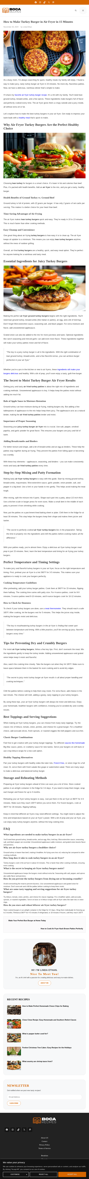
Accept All (72, 1174)
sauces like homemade (75, 743)
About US (44, 1138)
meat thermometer (53, 608)
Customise (15, 1174)
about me (45, 983)
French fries (59, 763)
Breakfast (44, 1156)
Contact (44, 1141)
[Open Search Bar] (75, 10)
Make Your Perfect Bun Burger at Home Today (27, 921)
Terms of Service (44, 1148)
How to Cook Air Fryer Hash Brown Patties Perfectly (62, 929)
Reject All (43, 1174)
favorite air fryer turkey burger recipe (31, 95)
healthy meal (24, 118)
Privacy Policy (44, 1145)
